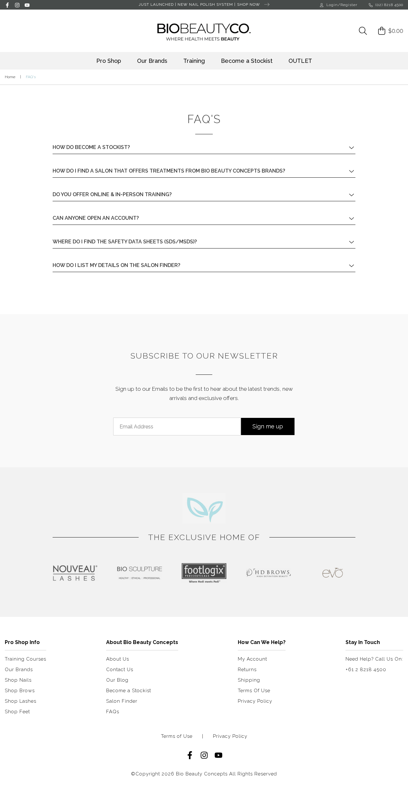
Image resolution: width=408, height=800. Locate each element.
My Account (252, 659)
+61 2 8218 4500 (366, 669)
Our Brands (152, 60)
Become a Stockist (247, 60)
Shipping (249, 680)
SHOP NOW (249, 5)
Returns (247, 669)
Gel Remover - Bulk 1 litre (42, 775)
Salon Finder (121, 701)
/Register (347, 5)
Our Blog (117, 680)
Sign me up (267, 426)
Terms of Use (177, 736)
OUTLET (300, 60)
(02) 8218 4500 (388, 5)
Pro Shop (108, 60)
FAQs (112, 712)
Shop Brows (20, 690)
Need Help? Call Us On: (374, 659)
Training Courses (25, 659)
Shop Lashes (20, 701)
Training (194, 60)
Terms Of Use (254, 690)
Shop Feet (17, 712)
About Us (117, 659)
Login (332, 5)
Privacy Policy (255, 701)
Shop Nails (18, 680)
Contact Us (119, 669)
